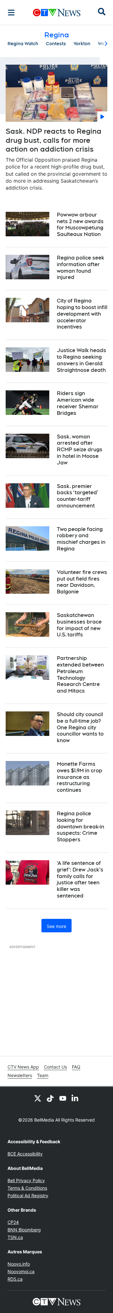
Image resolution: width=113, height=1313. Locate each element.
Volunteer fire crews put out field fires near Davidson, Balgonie (82, 582)
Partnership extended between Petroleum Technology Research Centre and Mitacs (80, 674)
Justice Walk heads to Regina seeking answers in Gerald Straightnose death (81, 360)
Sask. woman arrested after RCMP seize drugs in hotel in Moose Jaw (79, 450)
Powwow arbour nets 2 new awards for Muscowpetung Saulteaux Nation (80, 224)
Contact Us (55, 1066)
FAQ (76, 1066)
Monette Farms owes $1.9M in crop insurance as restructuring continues (79, 777)
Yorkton (81, 43)
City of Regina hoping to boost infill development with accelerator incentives (82, 314)
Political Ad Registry (28, 1195)
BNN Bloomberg (24, 1229)
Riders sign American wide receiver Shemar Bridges (78, 403)
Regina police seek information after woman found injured (80, 267)
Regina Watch (23, 43)
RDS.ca (15, 1279)
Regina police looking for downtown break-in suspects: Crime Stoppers (80, 827)
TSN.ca (15, 1237)
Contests (56, 43)
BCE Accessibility (25, 1153)
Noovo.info (19, 1264)
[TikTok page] (50, 1098)
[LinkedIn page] (75, 1098)
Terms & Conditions (27, 1188)
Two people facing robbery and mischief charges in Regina (81, 539)
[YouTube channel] (63, 1098)
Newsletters (20, 1075)
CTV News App (23, 1066)
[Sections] (11, 12)
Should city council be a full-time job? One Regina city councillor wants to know (80, 727)
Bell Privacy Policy (26, 1180)
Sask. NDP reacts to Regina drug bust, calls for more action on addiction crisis (53, 140)
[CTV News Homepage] (56, 12)
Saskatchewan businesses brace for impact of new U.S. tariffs (79, 625)
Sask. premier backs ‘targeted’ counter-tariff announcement (77, 496)
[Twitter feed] (37, 1098)
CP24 (13, 1222)
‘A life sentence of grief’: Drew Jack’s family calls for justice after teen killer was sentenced (80, 879)
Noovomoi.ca (21, 1271)
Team (42, 1075)
